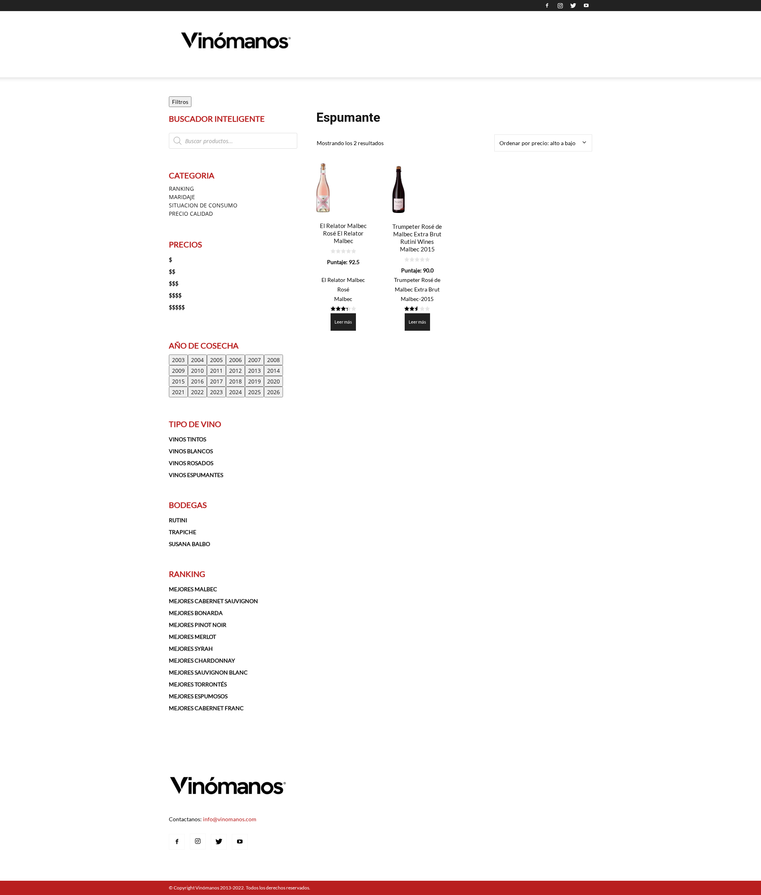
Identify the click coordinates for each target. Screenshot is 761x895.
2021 (178, 392)
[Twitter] (573, 5)
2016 (197, 381)
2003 (178, 360)
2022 (197, 392)
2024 (235, 392)
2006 (235, 360)
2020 (273, 381)
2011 (216, 370)
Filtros (180, 101)
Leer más (343, 321)
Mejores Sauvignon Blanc (208, 672)
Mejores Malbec (193, 589)
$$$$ (175, 295)
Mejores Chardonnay (202, 660)
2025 (254, 392)
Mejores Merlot (192, 636)
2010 (197, 370)
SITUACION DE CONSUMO (203, 205)
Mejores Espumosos (198, 696)
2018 (235, 381)
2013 (254, 370)
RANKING (181, 188)
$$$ (173, 283)
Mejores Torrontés (198, 684)
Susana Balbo (189, 543)
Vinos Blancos (191, 451)
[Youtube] (586, 5)
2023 (216, 392)
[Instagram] (560, 5)
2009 (178, 370)
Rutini (178, 520)
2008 (273, 360)
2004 (197, 360)
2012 (235, 370)
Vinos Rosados (191, 463)
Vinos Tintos (187, 439)
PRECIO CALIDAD (191, 213)
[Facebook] (547, 5)
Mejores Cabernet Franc (206, 708)
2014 (273, 370)
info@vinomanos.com (229, 819)
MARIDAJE (182, 197)
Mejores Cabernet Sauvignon (213, 601)
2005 (216, 360)
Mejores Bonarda (196, 612)
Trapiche (182, 532)
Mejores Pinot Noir (197, 624)
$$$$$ (177, 307)
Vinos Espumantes (196, 474)
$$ (172, 271)
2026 (273, 392)
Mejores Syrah (191, 648)
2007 (254, 360)
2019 (254, 381)
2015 (178, 381)
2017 (216, 381)
